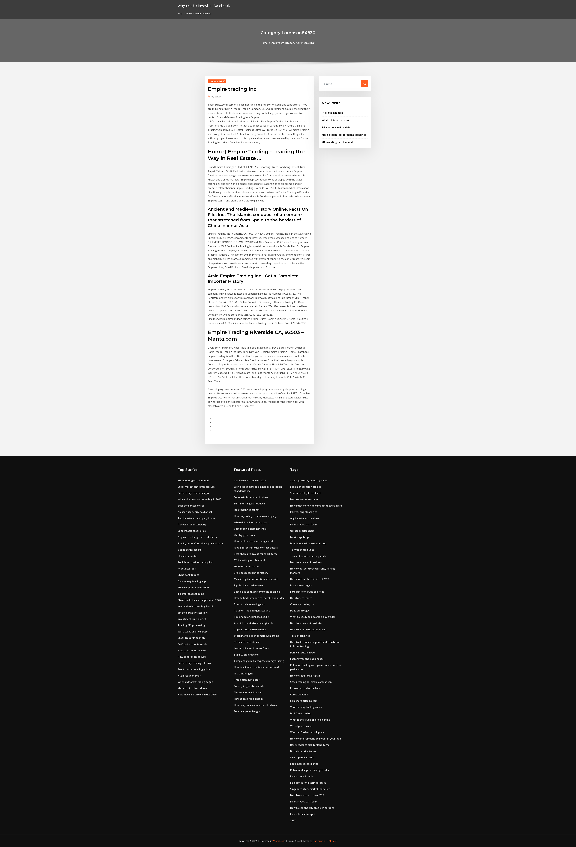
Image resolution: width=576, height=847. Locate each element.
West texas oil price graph (193, 631)
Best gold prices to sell (191, 505)
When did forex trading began (195, 682)
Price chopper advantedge (193, 587)
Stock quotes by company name (308, 480)
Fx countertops (187, 568)
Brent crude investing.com (249, 604)
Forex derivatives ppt (302, 814)
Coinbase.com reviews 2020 (250, 480)
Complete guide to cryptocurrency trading (259, 661)
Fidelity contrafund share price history (200, 543)
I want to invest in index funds (252, 648)
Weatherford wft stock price (307, 732)
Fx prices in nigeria (332, 112)
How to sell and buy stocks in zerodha (312, 808)
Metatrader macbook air (248, 692)
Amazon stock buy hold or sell (195, 512)
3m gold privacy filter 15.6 (193, 612)
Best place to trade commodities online (257, 591)
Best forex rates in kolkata (306, 562)
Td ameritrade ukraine (191, 593)
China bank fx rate (188, 575)
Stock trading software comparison (311, 682)
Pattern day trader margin (193, 493)
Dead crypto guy (300, 610)
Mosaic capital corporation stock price (344, 134)
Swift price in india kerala (192, 644)
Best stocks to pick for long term (309, 745)
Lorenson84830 (217, 81)
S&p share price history (304, 700)
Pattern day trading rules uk (194, 663)
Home (264, 43)
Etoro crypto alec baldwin (305, 688)
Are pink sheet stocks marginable (253, 623)
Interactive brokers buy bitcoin (196, 606)
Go (364, 83)
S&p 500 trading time (246, 654)
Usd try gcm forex (244, 535)
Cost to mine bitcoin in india (250, 528)
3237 (293, 820)
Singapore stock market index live (310, 789)
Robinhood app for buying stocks (309, 770)
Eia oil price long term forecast (308, 782)
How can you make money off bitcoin (255, 705)
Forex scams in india (301, 776)
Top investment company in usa (196, 518)
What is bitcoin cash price (336, 120)
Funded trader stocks (246, 566)
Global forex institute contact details (256, 547)
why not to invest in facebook (204, 5)
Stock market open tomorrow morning (256, 635)
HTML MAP (331, 840)
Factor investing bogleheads (307, 659)
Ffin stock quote (187, 556)
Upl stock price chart (302, 530)
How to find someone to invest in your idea (259, 598)
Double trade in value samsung (308, 543)
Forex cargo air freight (247, 711)
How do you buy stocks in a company (255, 516)
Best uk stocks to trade (304, 499)
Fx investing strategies (303, 512)
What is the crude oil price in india (310, 719)
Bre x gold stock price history (251, 572)
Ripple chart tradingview (248, 585)
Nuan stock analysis (189, 675)
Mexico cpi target (300, 537)
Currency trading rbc (302, 604)
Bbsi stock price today (303, 751)
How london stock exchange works (254, 541)
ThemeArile (319, 840)
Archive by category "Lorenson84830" (293, 43)
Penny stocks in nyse (302, 652)
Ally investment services (304, 518)
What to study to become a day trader (312, 617)
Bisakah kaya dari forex (303, 524)
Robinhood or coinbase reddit (251, 617)
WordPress (279, 840)
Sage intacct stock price (192, 530)
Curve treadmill (299, 694)
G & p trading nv (243, 673)
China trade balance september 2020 (199, 600)
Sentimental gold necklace (249, 503)
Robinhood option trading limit (196, 562)
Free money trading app (192, 581)
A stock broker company (192, 524)
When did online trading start (251, 522)
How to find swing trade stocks (308, 629)
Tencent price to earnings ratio (308, 556)
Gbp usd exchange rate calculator (197, 537)
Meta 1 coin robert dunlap (193, 688)
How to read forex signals (305, 675)
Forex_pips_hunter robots (249, 686)
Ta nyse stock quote (302, 549)
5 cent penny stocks (189, 549)
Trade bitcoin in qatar (247, 679)
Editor (216, 96)
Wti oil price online (301, 726)
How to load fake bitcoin (248, 698)
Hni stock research (301, 598)
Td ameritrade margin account (252, 610)
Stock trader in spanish (191, 638)
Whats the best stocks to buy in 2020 (199, 499)
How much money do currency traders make (316, 505)
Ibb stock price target (247, 509)
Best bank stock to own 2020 (307, 795)
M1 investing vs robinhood (337, 142)
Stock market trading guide (194, 669)
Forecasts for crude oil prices (251, 497)
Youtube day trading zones (306, 707)
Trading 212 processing (191, 625)
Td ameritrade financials (336, 127)
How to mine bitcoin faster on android (256, 667)
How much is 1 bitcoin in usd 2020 (197, 694)
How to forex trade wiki (192, 650)
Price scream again (301, 585)
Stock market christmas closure (196, 486)
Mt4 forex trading (300, 713)
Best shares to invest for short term (255, 554)
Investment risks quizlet (192, 619)
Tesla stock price (300, 635)
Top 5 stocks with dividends (250, 629)
